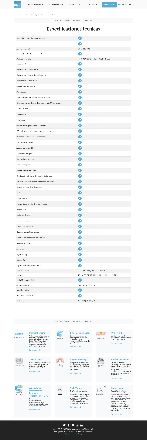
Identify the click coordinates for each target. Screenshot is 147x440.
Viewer (71, 4)
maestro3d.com (19, 15)
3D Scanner (93, 4)
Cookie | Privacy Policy (73, 434)
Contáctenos (109, 4)
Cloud (81, 4)
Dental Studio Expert (36, 4)
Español (125, 4)
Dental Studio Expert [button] (61, 20)
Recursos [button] (88, 20)
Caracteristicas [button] (77, 20)
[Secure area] (119, 4)
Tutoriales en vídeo (56, 4)
